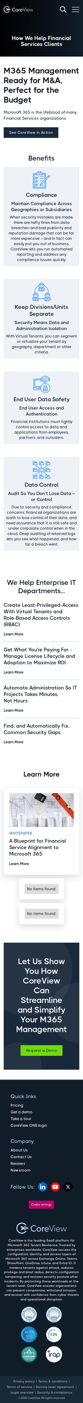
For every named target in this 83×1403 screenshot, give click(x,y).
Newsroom (20, 1170)
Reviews (18, 1163)
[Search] (63, 9)
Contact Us (21, 1156)
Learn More (14, 634)
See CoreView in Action (31, 132)
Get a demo (22, 1112)
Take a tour (21, 1118)
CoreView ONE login (29, 1125)
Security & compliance (54, 1392)
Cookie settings (41, 1204)
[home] (18, 9)
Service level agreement (55, 1387)
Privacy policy (24, 1381)
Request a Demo (41, 1050)
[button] (75, 9)
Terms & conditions (53, 1381)
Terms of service (19, 1387)
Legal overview (22, 1392)
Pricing (17, 1105)
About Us (19, 1150)
